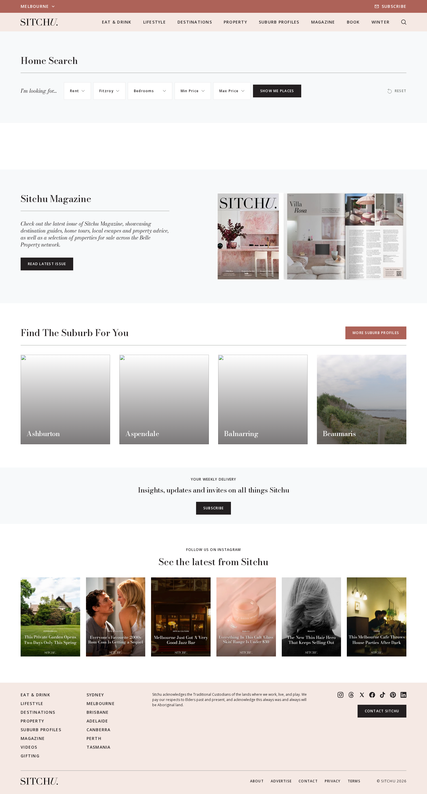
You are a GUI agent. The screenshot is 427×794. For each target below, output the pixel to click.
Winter (381, 22)
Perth (94, 738)
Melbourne (101, 703)
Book (353, 22)
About (257, 781)
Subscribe (394, 6)
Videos (29, 747)
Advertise (281, 781)
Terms (354, 781)
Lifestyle (154, 22)
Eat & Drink (117, 22)
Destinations (194, 22)
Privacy (333, 781)
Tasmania (99, 747)
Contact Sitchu (382, 711)
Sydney (95, 694)
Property (235, 22)
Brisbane (98, 712)
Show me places (277, 90)
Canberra (99, 729)
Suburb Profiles (279, 22)
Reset (400, 90)
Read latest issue (47, 263)
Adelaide (97, 721)
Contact (308, 781)
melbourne (35, 6)
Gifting (30, 756)
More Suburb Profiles (376, 332)
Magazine (323, 22)
